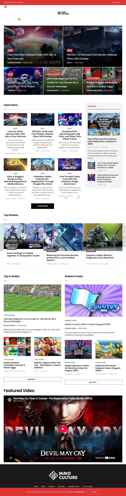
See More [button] (31, 379)
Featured (61, 486)
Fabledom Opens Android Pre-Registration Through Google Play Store (43, 180)
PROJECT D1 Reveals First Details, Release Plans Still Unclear (43, 134)
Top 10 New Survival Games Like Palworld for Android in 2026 (102, 141)
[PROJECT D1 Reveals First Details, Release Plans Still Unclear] (92, 46)
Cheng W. (12, 90)
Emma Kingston (93, 147)
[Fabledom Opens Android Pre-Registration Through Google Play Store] (42, 164)
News (10, 50)
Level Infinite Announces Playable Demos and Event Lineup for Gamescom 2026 (107, 178)
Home (36, 486)
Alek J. (69, 63)
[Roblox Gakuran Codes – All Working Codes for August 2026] (78, 349)
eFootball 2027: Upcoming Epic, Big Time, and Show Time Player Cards (70, 135)
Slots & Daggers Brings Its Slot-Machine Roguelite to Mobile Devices (15, 180)
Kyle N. (38, 199)
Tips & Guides (53, 74)
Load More (42, 206)
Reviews (11, 250)
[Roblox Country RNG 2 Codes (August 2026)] (93, 301)
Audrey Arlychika (94, 90)
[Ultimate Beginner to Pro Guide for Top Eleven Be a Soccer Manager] (32, 298)
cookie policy (79, 492)
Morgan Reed (53, 90)
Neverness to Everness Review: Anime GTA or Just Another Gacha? (23, 258)
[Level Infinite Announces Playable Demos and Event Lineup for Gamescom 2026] (91, 177)
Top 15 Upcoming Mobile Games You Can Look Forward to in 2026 (107, 165)
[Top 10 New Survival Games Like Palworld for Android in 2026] (104, 124)
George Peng (70, 328)
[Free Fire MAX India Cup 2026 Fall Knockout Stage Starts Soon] (70, 164)
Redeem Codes (71, 321)
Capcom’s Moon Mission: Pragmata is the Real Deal (60, 256)
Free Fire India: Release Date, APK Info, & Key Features (15, 134)
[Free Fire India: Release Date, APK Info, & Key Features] (33, 46)
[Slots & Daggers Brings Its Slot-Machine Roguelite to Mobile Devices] (15, 164)
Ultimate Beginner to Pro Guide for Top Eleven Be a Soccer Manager (62, 82)
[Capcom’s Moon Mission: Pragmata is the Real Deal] (63, 237)
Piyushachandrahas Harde (66, 197)
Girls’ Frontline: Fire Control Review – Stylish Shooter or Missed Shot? (100, 254)
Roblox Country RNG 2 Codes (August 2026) (87, 324)
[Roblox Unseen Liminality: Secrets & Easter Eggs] (17, 346)
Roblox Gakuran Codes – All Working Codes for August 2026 (78, 368)
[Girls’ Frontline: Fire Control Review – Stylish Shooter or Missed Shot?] (102, 235)
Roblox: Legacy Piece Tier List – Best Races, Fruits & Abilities (47, 365)
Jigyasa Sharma (10, 199)
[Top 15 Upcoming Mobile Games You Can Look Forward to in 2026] (91, 165)
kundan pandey (14, 63)
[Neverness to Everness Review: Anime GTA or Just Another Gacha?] (23, 237)
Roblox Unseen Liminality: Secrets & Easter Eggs (14, 365)
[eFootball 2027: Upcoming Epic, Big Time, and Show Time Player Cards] (70, 119)
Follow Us (116, 2)
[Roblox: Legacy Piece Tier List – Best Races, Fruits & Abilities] (47, 346)
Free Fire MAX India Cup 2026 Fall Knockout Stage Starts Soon (70, 180)
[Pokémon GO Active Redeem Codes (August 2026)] (108, 349)
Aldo (36, 371)
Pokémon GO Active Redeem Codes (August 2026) (107, 368)
